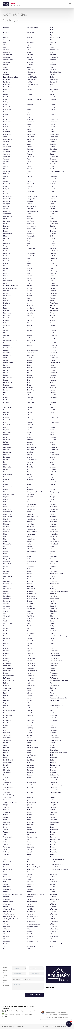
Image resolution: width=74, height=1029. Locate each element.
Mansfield (53, 504)
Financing (6, 978)
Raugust (29, 695)
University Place (8, 869)
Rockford (6, 718)
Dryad (29, 243)
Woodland (6, 939)
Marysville (53, 519)
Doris (5, 241)
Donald (52, 238)
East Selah (53, 253)
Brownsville (30, 122)
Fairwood (53, 290)
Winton (5, 934)
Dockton (6, 238)
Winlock (29, 931)
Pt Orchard (30, 678)
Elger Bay (29, 268)
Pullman (5, 683)
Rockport (53, 718)
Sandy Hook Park (55, 740)
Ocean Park (6, 608)
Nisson (5, 591)
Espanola (29, 280)
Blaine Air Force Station (34, 99)
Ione (51, 400)
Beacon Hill (53, 82)
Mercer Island (31, 539)
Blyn (51, 102)
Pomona (29, 661)
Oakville (29, 606)
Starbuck (6, 809)
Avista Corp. (30, 69)
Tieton (29, 842)
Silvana (5, 767)
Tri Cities (6, 852)
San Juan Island (31, 740)
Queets (29, 688)
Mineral (5, 551)
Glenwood (53, 335)
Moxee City (30, 566)
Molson (29, 554)
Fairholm (6, 290)
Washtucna (6, 896)
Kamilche (53, 410)
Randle (5, 695)
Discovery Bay (31, 236)
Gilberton (53, 330)
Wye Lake (53, 941)
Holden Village (7, 382)
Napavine (30, 571)
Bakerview (6, 74)
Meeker (29, 536)
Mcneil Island (54, 531)
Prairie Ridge (7, 670)
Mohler (5, 554)
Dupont (29, 246)
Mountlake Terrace (56, 564)
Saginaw (29, 735)
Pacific (5, 636)
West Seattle (31, 911)
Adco (28, 30)
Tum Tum (6, 857)
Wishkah (29, 934)
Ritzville (5, 713)
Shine (28, 762)
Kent (4, 422)
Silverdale (30, 770)
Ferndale (29, 295)
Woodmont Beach (55, 939)
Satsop (29, 742)
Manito (5, 504)
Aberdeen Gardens (32, 27)
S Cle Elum (6, 732)
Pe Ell (52, 646)
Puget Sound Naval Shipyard (59, 680)
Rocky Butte (7, 720)
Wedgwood (6, 904)
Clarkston (53, 174)
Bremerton (53, 114)
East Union (6, 256)
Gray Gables (54, 348)
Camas (5, 136)
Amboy (52, 52)
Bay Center (6, 82)
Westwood (53, 914)
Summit (52, 817)
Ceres (28, 159)
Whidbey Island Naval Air (11, 919)
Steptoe (29, 812)
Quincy (29, 690)
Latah (52, 459)
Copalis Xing (54, 196)
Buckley (52, 124)
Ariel (51, 62)
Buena (29, 126)
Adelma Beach (31, 32)
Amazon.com (7, 52)
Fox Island (6, 315)
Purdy (28, 683)
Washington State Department (12, 894)
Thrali (28, 839)
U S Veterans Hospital (57, 859)
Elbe (4, 266)
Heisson (29, 375)
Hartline (5, 370)
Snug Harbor (7, 785)
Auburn (52, 67)
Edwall (29, 263)
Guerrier (6, 360)
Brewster (6, 117)
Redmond (6, 700)
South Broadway (8, 790)
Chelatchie (6, 164)
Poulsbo (52, 668)
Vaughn (29, 879)
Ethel (51, 280)
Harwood (29, 370)
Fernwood (53, 295)
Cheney (29, 164)
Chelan (29, 161)
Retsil (28, 705)
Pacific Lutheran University (58, 636)
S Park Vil (29, 732)
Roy (4, 727)
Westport (30, 914)
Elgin (51, 268)
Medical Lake (54, 534)
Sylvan (52, 824)
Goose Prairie (31, 340)
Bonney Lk (53, 107)
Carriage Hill (7, 146)
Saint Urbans (7, 738)
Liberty (52, 464)
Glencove (6, 335)
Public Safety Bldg (8, 680)
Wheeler (52, 916)
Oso (28, 628)
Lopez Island (30, 482)
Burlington (6, 131)
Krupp (29, 437)
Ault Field (6, 69)
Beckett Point (7, 87)
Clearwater (53, 179)
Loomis (52, 479)
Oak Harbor (30, 603)
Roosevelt (30, 723)
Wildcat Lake (7, 926)
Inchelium (53, 392)
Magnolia (6, 497)
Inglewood (30, 397)
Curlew (29, 213)
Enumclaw (30, 278)
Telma (28, 834)
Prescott (52, 670)
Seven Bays (53, 757)
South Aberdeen (8, 787)
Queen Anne (30, 685)
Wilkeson (6, 929)
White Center (54, 919)
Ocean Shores (31, 608)
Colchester (30, 186)
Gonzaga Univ (54, 338)
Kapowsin (30, 412)
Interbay (6, 400)
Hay (28, 372)
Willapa (29, 929)
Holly (28, 382)
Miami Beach (54, 544)
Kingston (6, 430)
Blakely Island (7, 102)
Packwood (6, 638)
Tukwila (29, 854)
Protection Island (8, 675)
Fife (4, 298)
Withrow (6, 936)
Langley (5, 459)
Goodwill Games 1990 (10, 340)
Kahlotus (29, 407)
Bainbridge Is (31, 72)
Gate (4, 328)
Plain (4, 655)
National (29, 574)
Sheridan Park (7, 762)
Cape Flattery (7, 139)
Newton (5, 586)
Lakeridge (6, 454)
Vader (28, 872)
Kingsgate (53, 427)
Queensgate (7, 688)
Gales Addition (31, 323)
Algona (29, 45)
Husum (52, 390)
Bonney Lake (31, 107)
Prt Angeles (30, 675)
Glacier (5, 333)
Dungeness (6, 246)
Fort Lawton (54, 308)
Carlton (29, 144)
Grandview (6, 345)
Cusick (29, 216)
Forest (5, 305)
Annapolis (30, 59)
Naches (52, 569)
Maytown (53, 524)
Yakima (29, 944)
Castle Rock (53, 149)
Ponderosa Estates (56, 661)
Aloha (52, 47)
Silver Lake (6, 770)
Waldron (53, 886)
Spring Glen (53, 804)
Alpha (28, 49)
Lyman (52, 487)
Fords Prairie (54, 303)
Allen (51, 45)
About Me (6, 985)
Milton (52, 549)
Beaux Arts (6, 84)
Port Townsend (8, 668)
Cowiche (29, 203)
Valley (5, 874)
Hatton (52, 370)
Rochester (30, 715)
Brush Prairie (54, 122)
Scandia (29, 745)
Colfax (52, 186)
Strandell (6, 814)
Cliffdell (5, 181)
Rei (28, 703)
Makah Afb (30, 497)
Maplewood (54, 509)
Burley (52, 129)
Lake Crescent (7, 447)
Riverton (53, 713)
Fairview (29, 290)
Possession (30, 668)
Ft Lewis (52, 320)
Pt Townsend (54, 678)
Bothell (29, 109)
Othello (52, 628)
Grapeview (30, 348)
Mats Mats (53, 521)
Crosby (52, 208)
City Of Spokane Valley (57, 171)
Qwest (52, 690)
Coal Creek (6, 184)
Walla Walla (7, 889)
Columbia (53, 189)
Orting (52, 626)
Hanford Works (8, 362)
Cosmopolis (7, 199)
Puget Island (30, 680)
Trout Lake (53, 852)
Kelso (28, 415)
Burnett (29, 131)
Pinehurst (30, 653)
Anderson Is (54, 57)
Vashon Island (7, 879)
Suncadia (29, 819)
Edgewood (30, 261)
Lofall (52, 474)
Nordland (6, 593)
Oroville (29, 626)
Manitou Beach (31, 504)
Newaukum (6, 581)
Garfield (52, 325)
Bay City (29, 82)
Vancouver (6, 877)
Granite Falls (54, 345)
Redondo (29, 700)
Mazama (6, 526)
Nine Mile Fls (31, 588)
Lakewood (6, 457)
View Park (30, 881)
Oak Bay (5, 603)
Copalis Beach (7, 196)
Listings (5, 970)
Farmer (29, 293)
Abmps (52, 27)
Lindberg (53, 469)
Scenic (52, 745)
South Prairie (31, 795)
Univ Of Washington (56, 864)
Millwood (30, 549)
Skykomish (6, 777)
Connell (5, 194)
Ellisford (5, 273)
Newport (29, 584)
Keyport (29, 427)
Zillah (28, 949)
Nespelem (30, 579)
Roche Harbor (7, 715)
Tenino (52, 834)
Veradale (53, 879)
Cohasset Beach (32, 184)
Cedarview (53, 151)
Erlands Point (7, 280)
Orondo (5, 626)
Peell (51, 648)
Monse (29, 556)
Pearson (29, 648)
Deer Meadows (31, 226)
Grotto (5, 357)
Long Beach (6, 477)
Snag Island (6, 780)
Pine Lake (6, 653)
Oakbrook (53, 603)
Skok (4, 775)
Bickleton (29, 94)
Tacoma (29, 827)
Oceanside (53, 608)
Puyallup (6, 685)
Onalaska (29, 621)
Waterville (53, 896)
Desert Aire (6, 231)
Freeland (6, 318)
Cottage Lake (31, 199)
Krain (5, 437)
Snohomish (30, 780)
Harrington (6, 367)
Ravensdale (53, 695)
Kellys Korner (7, 415)
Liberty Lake (7, 467)
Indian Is (29, 395)
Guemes (29, 357)
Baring (52, 77)
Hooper (29, 385)
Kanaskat (6, 412)
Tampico (29, 829)
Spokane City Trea (55, 800)
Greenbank (53, 353)
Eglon (52, 263)
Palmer (52, 638)
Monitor (52, 554)
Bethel (52, 92)
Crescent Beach (8, 206)
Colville (5, 191)
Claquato (29, 174)
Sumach (5, 817)
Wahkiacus (6, 886)
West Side (53, 911)
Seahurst (6, 750)
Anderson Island (8, 59)
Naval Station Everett (56, 574)
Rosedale (29, 725)
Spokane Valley (31, 802)
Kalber (29, 410)
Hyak (4, 392)
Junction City (7, 407)
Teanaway (53, 832)
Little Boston (31, 472)
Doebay (29, 238)
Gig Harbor (30, 330)
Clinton (29, 181)
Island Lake (30, 402)
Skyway (29, 777)
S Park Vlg (53, 732)
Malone (52, 499)
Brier (51, 117)
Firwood (52, 300)
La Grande (53, 439)
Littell (5, 472)
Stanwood (30, 807)
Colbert (52, 184)
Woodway (6, 941)
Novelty (52, 601)
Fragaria (29, 315)
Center (52, 154)
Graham (5, 343)
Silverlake (53, 770)
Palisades (29, 638)
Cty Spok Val (54, 211)
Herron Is (53, 375)
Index (5, 395)
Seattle (5, 752)
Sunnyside (6, 822)
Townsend (30, 849)
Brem (28, 114)
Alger (5, 45)
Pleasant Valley (55, 655)
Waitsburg (30, 886)
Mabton (52, 489)
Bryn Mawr (30, 124)
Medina (5, 536)
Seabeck (52, 747)
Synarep (5, 827)
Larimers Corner (32, 459)
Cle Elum (29, 176)
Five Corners (7, 303)
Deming (5, 228)
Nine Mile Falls (7, 588)
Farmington (53, 293)
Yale (4, 946)
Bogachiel (30, 104)
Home (52, 382)
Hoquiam (53, 385)
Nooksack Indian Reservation (59, 591)
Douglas (52, 241)
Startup (29, 809)
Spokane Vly (54, 802)
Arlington (30, 64)
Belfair (29, 87)
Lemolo (29, 464)
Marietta (53, 511)
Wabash (52, 884)
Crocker (5, 208)
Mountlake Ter (31, 564)
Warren (52, 891)
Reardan (29, 698)
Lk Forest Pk (30, 474)
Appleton (53, 59)
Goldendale (30, 338)
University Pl (54, 867)
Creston (52, 206)
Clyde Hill (53, 181)
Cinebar (29, 171)
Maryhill (5, 519)
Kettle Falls (6, 425)
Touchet (52, 847)
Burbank (6, 129)
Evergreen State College (10, 285)
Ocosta (5, 611)
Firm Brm (29, 300)
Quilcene (53, 688)
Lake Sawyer (54, 449)
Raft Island (30, 693)
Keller (52, 412)
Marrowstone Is (8, 516)
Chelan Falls (54, 161)
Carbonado (6, 141)
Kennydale (30, 420)
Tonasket (53, 844)
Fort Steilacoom (31, 310)
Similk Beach (7, 772)
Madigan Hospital (8, 494)
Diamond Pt (30, 233)
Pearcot (5, 648)
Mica (4, 546)
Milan (52, 546)
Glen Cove (53, 333)
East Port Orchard (9, 253)
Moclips (52, 551)
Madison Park (31, 494)
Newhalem (53, 581)
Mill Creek (6, 549)
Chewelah (30, 166)
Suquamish (30, 824)
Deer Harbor (54, 223)
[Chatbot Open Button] (69, 1024)
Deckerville (30, 223)
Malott (5, 502)
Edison (52, 261)
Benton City (30, 92)
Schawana (6, 747)
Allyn (4, 47)
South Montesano (55, 792)
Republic (6, 705)
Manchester (54, 502)
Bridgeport (30, 117)
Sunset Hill (6, 824)
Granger (29, 345)
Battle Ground (31, 79)
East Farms (30, 251)
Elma (28, 273)
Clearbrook (53, 176)
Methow (29, 544)
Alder (5, 42)
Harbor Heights (55, 362)
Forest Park (53, 305)
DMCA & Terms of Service (59, 1026)
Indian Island (54, 395)
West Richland (7, 911)
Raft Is (5, 693)
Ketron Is (29, 422)
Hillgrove (53, 377)
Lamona (29, 457)
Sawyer (52, 742)
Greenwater (7, 355)
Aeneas (29, 35)
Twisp (5, 859)
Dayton (5, 223)
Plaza (28, 655)
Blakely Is (53, 99)
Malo (28, 499)
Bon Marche (7, 107)
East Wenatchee (32, 256)
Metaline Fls (7, 544)
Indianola (6, 397)
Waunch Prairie (8, 901)
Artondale (53, 64)
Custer (52, 216)
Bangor (52, 74)
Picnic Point (53, 650)
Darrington (6, 221)
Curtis (52, 213)
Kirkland (52, 430)
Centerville (6, 156)
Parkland (6, 643)
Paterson (29, 646)
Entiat (5, 278)
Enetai (52, 276)
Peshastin (6, 650)
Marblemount (7, 511)
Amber (29, 52)
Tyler (28, 859)
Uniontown (30, 864)
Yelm (51, 946)
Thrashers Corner (55, 839)
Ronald (5, 723)
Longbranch (53, 477)
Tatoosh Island (31, 832)
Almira (29, 47)
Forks (5, 308)
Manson (5, 507)
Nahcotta (6, 571)
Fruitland (53, 318)
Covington (6, 203)
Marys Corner (31, 519)
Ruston (29, 730)
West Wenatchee (8, 914)
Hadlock (29, 360)
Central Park (30, 156)
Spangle (52, 797)
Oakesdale (6, 606)
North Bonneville (32, 596)
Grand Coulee (31, 343)
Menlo (5, 539)
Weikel (29, 904)
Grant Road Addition (9, 348)
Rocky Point (30, 720)
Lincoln (5, 469)
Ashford (5, 67)
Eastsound (53, 258)
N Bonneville (7, 569)
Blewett (29, 102)
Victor (5, 881)
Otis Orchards (7, 631)
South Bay (30, 787)
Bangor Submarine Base (10, 77)
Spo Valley (6, 800)
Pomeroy (6, 661)
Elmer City (53, 273)
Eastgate (53, 256)
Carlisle (29, 141)
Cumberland (7, 213)
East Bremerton (8, 251)
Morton (29, 559)
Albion (52, 40)
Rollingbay (53, 720)
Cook (51, 194)
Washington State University (35, 894)
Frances (52, 315)
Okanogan (30, 613)
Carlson (5, 144)
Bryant (5, 124)
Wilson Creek (54, 929)
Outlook (29, 631)
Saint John (53, 735)
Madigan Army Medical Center (36, 492)
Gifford (5, 330)
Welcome (53, 904)
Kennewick (6, 420)
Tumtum (29, 857)
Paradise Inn (30, 641)
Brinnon (5, 119)
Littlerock (53, 472)
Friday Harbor (31, 318)
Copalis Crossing (32, 196)
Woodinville (54, 936)
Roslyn (52, 725)
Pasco (52, 643)
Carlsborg (53, 141)
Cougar (52, 199)
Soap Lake (30, 785)
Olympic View (54, 618)
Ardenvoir (30, 62)
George (29, 328)
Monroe (5, 556)
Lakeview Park (54, 454)
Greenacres (30, 353)
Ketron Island (54, 422)
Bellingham (6, 89)
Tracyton (53, 849)
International (31, 400)
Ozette (52, 633)
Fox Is (52, 313)
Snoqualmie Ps (54, 782)
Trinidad (29, 852)
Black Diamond (54, 97)
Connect (5, 988)
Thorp (5, 839)
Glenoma (29, 335)
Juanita (52, 405)
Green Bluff (6, 353)
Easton (29, 258)
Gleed (28, 333)
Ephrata (52, 278)
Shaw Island (30, 760)
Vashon (52, 877)
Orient (52, 623)
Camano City (7, 134)
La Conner (6, 439)
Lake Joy (6, 449)
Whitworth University (33, 924)
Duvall (52, 246)
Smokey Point (54, 777)
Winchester (6, 931)
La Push (5, 442)
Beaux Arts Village (32, 84)
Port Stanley (54, 665)
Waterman (30, 896)
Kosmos (52, 434)
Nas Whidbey (54, 571)
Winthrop (53, 931)
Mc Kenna (6, 529)
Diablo (29, 231)
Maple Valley (31, 509)
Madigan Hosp (54, 492)
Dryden (52, 243)
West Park (53, 909)
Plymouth (6, 658)
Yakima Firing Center (56, 944)
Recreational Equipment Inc (58, 698)
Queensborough (55, 685)
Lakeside (29, 454)
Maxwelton (30, 524)
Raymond (6, 698)
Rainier (52, 693)
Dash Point (30, 221)
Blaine (5, 99)
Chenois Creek (54, 164)
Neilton (52, 576)
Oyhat (5, 633)
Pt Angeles (53, 675)
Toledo (29, 844)
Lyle (28, 487)
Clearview (30, 179)
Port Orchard (31, 665)
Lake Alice (30, 444)
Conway (29, 194)
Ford (28, 303)
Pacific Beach (31, 636)
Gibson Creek (54, 328)
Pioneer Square (55, 653)
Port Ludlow (7, 665)
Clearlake (6, 179)
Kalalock (52, 407)
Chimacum (6, 169)
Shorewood (30, 765)
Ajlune (29, 40)
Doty (28, 241)
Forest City (30, 305)
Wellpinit (6, 906)
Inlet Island (53, 397)
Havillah (5, 372)
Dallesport (30, 218)
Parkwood (30, 643)
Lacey (52, 442)
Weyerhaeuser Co (32, 916)
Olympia (29, 618)
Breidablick (6, 114)
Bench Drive (54, 89)
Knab (28, 434)
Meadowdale (31, 534)
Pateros (5, 646)
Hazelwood (53, 372)
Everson (29, 285)
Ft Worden (6, 323)
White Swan (54, 921)
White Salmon (31, 921)
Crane (52, 203)
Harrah (52, 365)
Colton (29, 189)
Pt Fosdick (6, 678)
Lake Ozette (30, 449)
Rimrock (52, 710)
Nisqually (53, 588)
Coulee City (7, 201)
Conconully (30, 191)
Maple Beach (31, 507)
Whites (5, 924)
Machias (5, 492)
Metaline (29, 541)
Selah (5, 757)
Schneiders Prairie (32, 747)
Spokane (29, 800)
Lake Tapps (30, 452)
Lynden (5, 489)
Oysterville (30, 633)
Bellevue (52, 87)
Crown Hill (6, 211)
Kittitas (29, 432)
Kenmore (6, 417)
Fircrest (52, 298)
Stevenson (53, 812)
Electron (5, 268)
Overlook (53, 631)
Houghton (30, 387)
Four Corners (7, 313)
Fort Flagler (30, 308)
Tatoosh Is (6, 832)
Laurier (5, 462)
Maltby (29, 502)
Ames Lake (30, 54)
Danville (52, 218)
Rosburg (5, 725)
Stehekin (53, 809)
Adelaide (6, 32)
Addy (51, 30)
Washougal (53, 894)
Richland (29, 708)
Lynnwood (30, 489)
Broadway (30, 119)
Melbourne (53, 536)
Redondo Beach (55, 700)
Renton (52, 703)
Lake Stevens (7, 452)
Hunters (5, 390)
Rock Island (53, 715)
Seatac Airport (54, 750)
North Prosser (54, 598)
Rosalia (52, 723)
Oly (4, 618)
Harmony (6, 365)
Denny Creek (31, 228)
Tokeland (6, 844)
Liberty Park (30, 467)
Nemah (5, 579)
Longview (30, 479)
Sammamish (7, 740)
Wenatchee (30, 906)
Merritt (52, 539)
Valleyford (30, 874)
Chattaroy (53, 159)
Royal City (30, 727)
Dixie (51, 236)
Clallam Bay (7, 174)
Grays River (53, 350)
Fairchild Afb (54, 285)
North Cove (7, 598)
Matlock (29, 521)
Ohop (5, 613)
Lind (28, 469)
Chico (52, 166)
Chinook (29, 169)
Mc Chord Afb (31, 526)
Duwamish (6, 248)
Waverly (52, 901)
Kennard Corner (55, 417)
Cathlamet (6, 151)
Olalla (52, 613)
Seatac (29, 750)
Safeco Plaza (7, 735)
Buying (5, 972)
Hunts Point (30, 390)
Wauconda (6, 899)
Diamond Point (8, 233)
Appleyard (6, 62)
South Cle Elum (31, 790)
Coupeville (53, 201)
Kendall (52, 415)
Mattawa (6, 524)
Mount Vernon (54, 561)
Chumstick (6, 171)
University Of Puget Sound (35, 867)
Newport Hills (54, 584)
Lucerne (52, 484)
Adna (51, 32)
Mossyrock (6, 561)
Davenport (53, 221)
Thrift (5, 842)
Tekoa (5, 834)
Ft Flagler (29, 320)
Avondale (53, 69)
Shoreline (6, 765)
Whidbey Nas (31, 919)
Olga (51, 616)
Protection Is (54, 673)
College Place (7, 189)
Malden (5, 499)
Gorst (52, 340)
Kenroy (52, 420)
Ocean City (53, 606)
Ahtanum (29, 37)
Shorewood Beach (55, 765)
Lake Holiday (54, 447)
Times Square (54, 842)
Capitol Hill (53, 139)
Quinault (6, 690)
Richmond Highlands (9, 710)
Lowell (29, 484)
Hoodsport (6, 385)
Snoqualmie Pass (32, 782)
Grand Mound (54, 343)
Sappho (5, 742)
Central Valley (54, 156)
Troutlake (6, 854)
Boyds (29, 112)
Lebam (52, 462)
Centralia (6, 159)
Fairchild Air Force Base (10, 288)
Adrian (5, 35)
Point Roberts (54, 658)
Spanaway (30, 797)
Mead (5, 534)
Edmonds (6, 263)
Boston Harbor (8, 109)
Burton (52, 131)
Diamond (53, 231)
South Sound (54, 795)
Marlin (52, 514)
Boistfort (53, 104)
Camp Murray (31, 136)
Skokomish (30, 775)
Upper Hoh (30, 869)
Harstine (29, 367)
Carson (52, 146)
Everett (52, 283)
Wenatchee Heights (9, 909)
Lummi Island (7, 487)
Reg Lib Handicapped (9, 703)
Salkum (29, 738)
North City (53, 596)
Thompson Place (32, 837)
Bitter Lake (30, 97)
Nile (51, 586)
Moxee (5, 566)
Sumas (29, 817)
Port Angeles (7, 663)
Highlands (30, 377)
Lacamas (29, 442)
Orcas (52, 621)
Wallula (52, 889)
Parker (52, 641)
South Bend (53, 787)
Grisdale (52, 355)
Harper (29, 365)
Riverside (29, 713)
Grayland (6, 350)
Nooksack (30, 591)
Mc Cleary (53, 526)
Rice (4, 708)
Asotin (29, 67)
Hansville (29, 362)
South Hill (30, 792)
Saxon (5, 745)
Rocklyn (29, 718)
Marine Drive (7, 514)
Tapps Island (54, 829)
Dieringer (53, 233)
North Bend (53, 593)
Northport (30, 601)
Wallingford (30, 889)
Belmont (29, 89)
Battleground (54, 79)
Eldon (28, 266)
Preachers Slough (32, 670)
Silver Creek (53, 767)
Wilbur (52, 924)
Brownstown (7, 122)
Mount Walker (7, 564)
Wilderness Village (32, 926)
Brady (52, 112)
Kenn (28, 417)
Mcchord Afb (31, 529)
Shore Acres (53, 762)
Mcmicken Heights (32, 531)
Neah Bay (30, 576)
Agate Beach (54, 35)
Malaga (52, 497)
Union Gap (53, 862)
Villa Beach (53, 881)
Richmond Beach (55, 708)
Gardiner (29, 325)
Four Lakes (30, 313)
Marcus (29, 511)
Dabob (5, 218)
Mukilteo (53, 566)
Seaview (5, 755)
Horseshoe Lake (8, 387)
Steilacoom (6, 812)
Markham (30, 514)
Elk (4, 271)
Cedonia (29, 154)
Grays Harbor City (32, 350)
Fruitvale (6, 320)
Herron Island (7, 377)
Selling (5, 975)
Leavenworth (31, 462)
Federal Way (7, 295)
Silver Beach (30, 767)
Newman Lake (7, 584)
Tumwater (53, 857)
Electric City (54, 266)
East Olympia (54, 251)
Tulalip (52, 854)
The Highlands (7, 837)
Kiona (28, 430)
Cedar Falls (30, 151)
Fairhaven (53, 288)
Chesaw (5, 166)
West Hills (30, 909)
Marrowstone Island (33, 516)
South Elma (6, 792)
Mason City (6, 521)
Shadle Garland (8, 760)
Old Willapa (30, 616)
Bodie (5, 104)
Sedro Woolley (31, 755)
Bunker (52, 126)
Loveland (53, 482)
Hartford (53, 367)
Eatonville (6, 261)
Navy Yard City (8, 576)
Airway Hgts (7, 40)
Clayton (5, 176)
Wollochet (30, 936)
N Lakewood (30, 569)
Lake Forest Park (32, 447)
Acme (5, 30)
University (6, 867)
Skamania (30, 772)
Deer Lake (6, 226)
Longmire (6, 479)
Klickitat (5, 434)
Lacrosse (6, 444)
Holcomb (53, 380)
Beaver (52, 84)
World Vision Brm (32, 941)
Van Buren (53, 874)
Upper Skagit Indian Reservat (59, 869)
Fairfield (29, 288)
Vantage (29, 877)
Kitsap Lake (6, 432)
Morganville (7, 559)
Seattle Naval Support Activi (59, 752)
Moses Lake (53, 559)
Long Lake (30, 477)
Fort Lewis (6, 310)
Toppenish (6, 847)
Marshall (53, 516)
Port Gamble (31, 663)
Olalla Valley (7, 616)
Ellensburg (53, 271)
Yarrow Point (31, 946)
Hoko (28, 380)
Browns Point (54, 119)
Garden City (7, 325)
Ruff (4, 730)
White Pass (6, 921)
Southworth (7, 797)
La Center (53, 437)
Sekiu (51, 755)
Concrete (53, 191)
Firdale (5, 300)
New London (54, 579)
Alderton (53, 42)
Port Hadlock (54, 663)
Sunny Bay (53, 819)
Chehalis (6, 161)
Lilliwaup (53, 467)
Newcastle (30, 581)
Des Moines (53, 228)
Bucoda (5, 126)
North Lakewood (32, 598)
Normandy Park (31, 593)
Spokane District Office (10, 802)
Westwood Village (9, 916)
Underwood (7, 862)
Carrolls (29, 146)
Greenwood (30, 355)
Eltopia (5, 276)
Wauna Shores (54, 899)
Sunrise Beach (54, 822)
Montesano (53, 556)
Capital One (30, 139)
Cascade (5, 149)
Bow (4, 112)
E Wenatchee (31, 248)
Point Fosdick (31, 658)
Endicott (29, 276)
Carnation (53, 144)
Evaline (5, 283)
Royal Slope (53, 727)
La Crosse (30, 439)
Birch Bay (6, 97)
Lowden (5, 484)
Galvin (52, 323)
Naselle (5, 574)
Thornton (53, 837)
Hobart (5, 380)
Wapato (5, 891)
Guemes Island (54, 357)
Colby (5, 186)
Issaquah (53, 402)
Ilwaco (29, 392)
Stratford (29, 814)
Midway (29, 546)
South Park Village (9, 795)
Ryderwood (53, 730)
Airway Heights (55, 37)
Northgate (6, 601)
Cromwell (30, 208)
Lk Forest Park (7, 474)
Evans (28, 283)
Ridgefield (30, 710)
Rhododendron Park (56, 705)
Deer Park (53, 226)
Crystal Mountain (32, 211)
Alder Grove (30, 42)
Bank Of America (32, 77)
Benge (5, 92)
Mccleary (53, 529)
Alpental (6, 49)
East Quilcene (31, 253)
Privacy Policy (46, 1026)
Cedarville (6, 154)
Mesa (5, 541)
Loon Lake (6, 482)
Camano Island (31, 134)
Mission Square (31, 551)
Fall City (5, 293)
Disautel (5, 236)
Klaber (52, 432)
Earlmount (53, 248)
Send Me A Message (34, 994)
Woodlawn (30, 939)
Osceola (5, 628)
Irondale (5, 402)
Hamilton (53, 360)
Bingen (52, 94)
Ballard (29, 74)
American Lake (7, 54)
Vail (51, 872)
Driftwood (6, 243)
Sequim (29, 757)
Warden (29, 891)
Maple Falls (53, 507)
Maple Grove (7, 509)
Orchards (29, 623)
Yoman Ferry (7, 949)
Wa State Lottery (32, 884)
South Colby (54, 790)
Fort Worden (54, 310)
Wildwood (53, 926)
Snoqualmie (53, 780)
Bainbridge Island (55, 72)
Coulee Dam (30, 201)
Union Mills (6, 864)
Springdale (6, 807)
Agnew (5, 37)
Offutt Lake (53, 611)
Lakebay (52, 452)
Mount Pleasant (32, 561)
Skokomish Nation (55, 775)
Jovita (5, 405)
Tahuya (5, 829)
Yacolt (5, 944)
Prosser (29, 673)
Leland (5, 464)
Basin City (6, 79)
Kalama (5, 410)
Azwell (5, 72)
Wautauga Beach (32, 901)
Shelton (52, 760)
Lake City (53, 444)
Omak (5, 621)
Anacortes (53, 54)
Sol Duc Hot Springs (56, 785)
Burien (29, 129)
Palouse (5, 641)
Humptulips (53, 387)
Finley (28, 298)
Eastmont (6, 258)
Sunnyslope (30, 822)
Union (29, 862)
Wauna (29, 899)
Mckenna (6, 531)
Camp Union (54, 136)
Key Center (6, 427)
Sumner (5, 819)
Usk (4, 872)
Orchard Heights (8, 623)
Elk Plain (29, 271)
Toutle (5, 849)
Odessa (29, 611)
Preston (5, 673)
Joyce (28, 405)
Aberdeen (6, 27)
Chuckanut (53, 169)
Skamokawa (53, 772)
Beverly (5, 94)
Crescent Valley (31, 206)
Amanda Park (54, 49)
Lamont (52, 457)
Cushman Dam (7, 216)
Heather (5, 375)
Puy (51, 683)
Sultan (52, 814)
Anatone (29, 57)
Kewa (52, 425)
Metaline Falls (54, 541)
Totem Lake (30, 847)
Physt (28, 650)
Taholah (52, 827)
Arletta (5, 64)
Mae (51, 494)
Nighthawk (30, 586)
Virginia (5, 884)
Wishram (53, 934)
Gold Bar (6, 338)
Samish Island (54, 738)
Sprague (5, 804)
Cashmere (30, 149)
